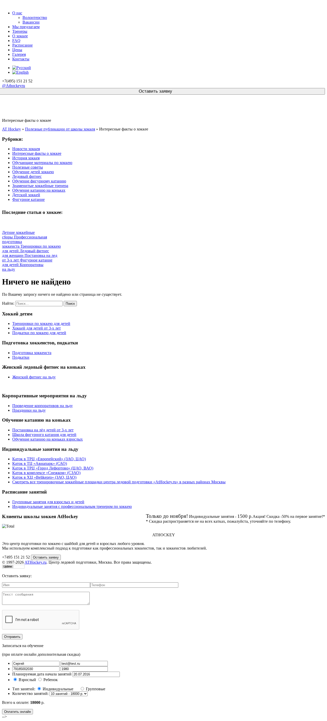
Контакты (20, 59)
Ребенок (50, 680)
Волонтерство (34, 17)
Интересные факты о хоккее (36, 153)
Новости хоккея (26, 149)
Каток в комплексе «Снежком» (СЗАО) (46, 473)
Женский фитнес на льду (34, 377)
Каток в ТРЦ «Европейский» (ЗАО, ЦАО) (49, 459)
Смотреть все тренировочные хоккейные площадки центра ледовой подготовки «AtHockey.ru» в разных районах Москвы (119, 482)
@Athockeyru (13, 85)
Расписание (22, 45)
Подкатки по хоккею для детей (39, 333)
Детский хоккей (26, 195)
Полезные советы (27, 167)
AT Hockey (11, 129)
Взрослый (27, 680)
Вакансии (31, 22)
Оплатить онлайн (17, 712)
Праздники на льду (29, 410)
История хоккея (26, 158)
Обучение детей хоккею (33, 172)
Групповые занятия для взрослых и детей (48, 502)
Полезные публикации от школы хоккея (60, 129)
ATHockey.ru (35, 562)
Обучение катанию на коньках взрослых (47, 439)
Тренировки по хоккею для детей (41, 323)
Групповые (95, 689)
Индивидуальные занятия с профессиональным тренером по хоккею (72, 506)
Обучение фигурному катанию (39, 181)
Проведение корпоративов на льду (42, 405)
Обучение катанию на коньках (38, 190)
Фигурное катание (28, 199)
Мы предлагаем (26, 27)
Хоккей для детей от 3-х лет (36, 328)
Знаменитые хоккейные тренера (40, 185)
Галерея (19, 54)
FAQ (16, 40)
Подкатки (20, 357)
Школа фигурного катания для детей (44, 434)
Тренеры (19, 31)
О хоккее (20, 36)
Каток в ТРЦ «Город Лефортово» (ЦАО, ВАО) (52, 468)
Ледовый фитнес (27, 176)
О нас (17, 13)
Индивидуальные (58, 689)
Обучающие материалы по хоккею (42, 162)
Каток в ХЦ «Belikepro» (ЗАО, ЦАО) (44, 477)
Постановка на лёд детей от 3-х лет (43, 430)
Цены (17, 50)
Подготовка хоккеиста (31, 353)
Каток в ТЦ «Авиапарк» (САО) (39, 463)
